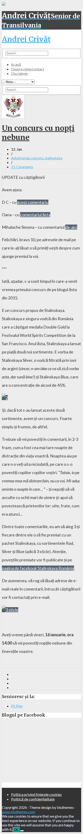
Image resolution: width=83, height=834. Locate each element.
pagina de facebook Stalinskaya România (38, 568)
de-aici (71, 227)
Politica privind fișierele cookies (36, 794)
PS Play (17, 706)
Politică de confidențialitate (33, 799)
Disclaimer (19, 73)
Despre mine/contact (27, 69)
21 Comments (22, 166)
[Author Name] (13, 116)
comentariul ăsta (35, 214)
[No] (22, 830)
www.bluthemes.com (18, 812)
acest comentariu (32, 202)
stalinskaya (53, 158)
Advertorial (20, 158)
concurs (37, 158)
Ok (16, 829)
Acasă (16, 64)
